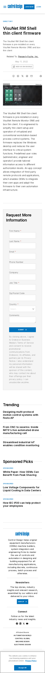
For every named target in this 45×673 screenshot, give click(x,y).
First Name (15, 231)
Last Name (15, 241)
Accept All (22, 668)
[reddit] (27, 76)
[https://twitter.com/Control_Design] (23, 623)
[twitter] (22, 76)
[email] (31, 76)
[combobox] (22, 309)
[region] (22, 662)
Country (13, 304)
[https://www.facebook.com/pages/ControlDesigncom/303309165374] (17, 623)
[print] (41, 76)
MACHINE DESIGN (23, 641)
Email (12, 251)
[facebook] (13, 76)
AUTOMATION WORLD (22, 635)
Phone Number (16, 262)
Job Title (14, 283)
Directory (8, 21)
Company (13, 272)
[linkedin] (18, 76)
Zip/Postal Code (16, 293)
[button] (5, 7)
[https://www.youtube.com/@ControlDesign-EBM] (27, 623)
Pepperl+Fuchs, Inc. (28, 56)
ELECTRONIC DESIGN (22, 645)
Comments (14, 315)
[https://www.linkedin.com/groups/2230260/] (20, 623)
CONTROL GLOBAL (22, 638)
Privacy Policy (30, 661)
